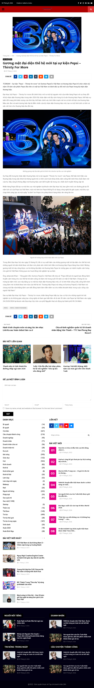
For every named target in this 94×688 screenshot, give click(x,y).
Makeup (6, 484)
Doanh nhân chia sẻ (10, 444)
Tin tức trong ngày (9, 521)
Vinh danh (6, 524)
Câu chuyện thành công (11, 434)
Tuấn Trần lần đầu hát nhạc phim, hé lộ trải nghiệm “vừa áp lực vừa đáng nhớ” (47, 369)
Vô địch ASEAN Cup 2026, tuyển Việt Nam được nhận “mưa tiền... (73, 529)
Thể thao (6, 511)
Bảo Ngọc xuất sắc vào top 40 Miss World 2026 (73, 506)
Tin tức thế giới (8, 518)
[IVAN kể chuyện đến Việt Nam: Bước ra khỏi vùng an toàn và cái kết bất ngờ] (55, 624)
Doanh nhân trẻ (8, 448)
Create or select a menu (24, 3)
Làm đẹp (6, 478)
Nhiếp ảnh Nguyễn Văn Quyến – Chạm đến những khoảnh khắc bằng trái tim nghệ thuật (30, 636)
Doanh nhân (7, 441)
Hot (11, 59)
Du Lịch (5, 451)
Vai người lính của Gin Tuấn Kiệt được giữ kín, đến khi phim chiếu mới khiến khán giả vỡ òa (77, 637)
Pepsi (5, 308)
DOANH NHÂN (57, 615)
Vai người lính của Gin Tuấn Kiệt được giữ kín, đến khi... (74, 495)
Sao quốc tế (7, 498)
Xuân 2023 (7, 528)
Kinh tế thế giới (8, 471)
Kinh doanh (7, 464)
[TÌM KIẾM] (88, 435)
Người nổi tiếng (8, 491)
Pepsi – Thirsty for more (18, 308)
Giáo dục (6, 458)
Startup (5, 504)
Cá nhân (6, 431)
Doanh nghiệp (8, 438)
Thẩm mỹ (6, 508)
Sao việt (6, 501)
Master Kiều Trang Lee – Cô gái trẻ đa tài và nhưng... (73, 472)
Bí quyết (6, 424)
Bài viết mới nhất (12, 538)
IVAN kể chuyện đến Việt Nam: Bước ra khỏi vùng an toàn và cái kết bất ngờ (76, 623)
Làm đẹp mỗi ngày (10, 481)
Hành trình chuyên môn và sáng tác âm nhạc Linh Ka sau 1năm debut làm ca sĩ (23, 329)
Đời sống (5, 59)
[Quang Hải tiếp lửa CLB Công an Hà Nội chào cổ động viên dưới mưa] (9, 572)
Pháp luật (6, 494)
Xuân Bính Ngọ (8, 531)
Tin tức (5, 514)
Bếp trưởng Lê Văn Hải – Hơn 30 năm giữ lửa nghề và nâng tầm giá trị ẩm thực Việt (30, 597)
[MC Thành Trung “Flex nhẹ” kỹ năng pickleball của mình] (9, 585)
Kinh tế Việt (7, 474)
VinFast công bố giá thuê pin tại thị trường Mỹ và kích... (74, 460)
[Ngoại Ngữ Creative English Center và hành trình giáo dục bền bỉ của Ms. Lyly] (9, 559)
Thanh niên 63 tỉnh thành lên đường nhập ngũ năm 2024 (15, 367)
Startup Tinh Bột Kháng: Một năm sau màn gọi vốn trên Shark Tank (76, 369)
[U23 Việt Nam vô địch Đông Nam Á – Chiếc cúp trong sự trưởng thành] (9, 546)
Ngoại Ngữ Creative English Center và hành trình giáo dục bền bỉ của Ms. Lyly (31, 558)
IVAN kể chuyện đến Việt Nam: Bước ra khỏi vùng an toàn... (74, 483)
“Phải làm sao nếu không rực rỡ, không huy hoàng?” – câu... (74, 518)
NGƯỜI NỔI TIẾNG (12, 615)
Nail (4, 488)
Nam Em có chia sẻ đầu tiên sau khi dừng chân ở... (73, 449)
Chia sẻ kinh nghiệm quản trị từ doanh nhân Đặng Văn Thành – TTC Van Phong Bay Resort (71, 330)
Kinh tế (5, 468)
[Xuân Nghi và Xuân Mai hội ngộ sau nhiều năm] (9, 624)
